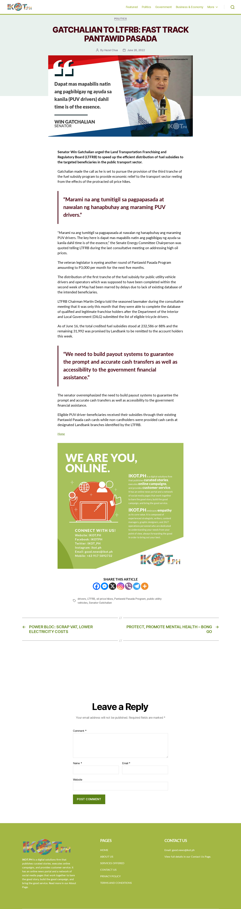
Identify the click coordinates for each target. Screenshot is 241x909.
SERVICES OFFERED (112, 863)
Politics (146, 7)
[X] (112, 586)
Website (77, 779)
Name (77, 763)
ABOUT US (106, 856)
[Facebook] (96, 586)
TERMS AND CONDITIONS (116, 883)
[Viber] (128, 586)
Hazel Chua (111, 50)
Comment (80, 730)
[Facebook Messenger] (104, 586)
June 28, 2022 (136, 50)
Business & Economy (189, 7)
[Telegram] (136, 586)
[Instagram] (120, 586)
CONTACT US (108, 870)
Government (163, 7)
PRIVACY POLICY (110, 876)
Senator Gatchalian (100, 602)
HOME (104, 850)
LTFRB (91, 598)
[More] (144, 586)
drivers (82, 598)
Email (126, 763)
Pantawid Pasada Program (130, 598)
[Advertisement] (120, 677)
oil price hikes (104, 598)
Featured (132, 7)
